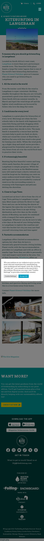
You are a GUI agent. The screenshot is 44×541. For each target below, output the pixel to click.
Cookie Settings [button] (10, 276)
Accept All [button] (23, 276)
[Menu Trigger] (40, 9)
